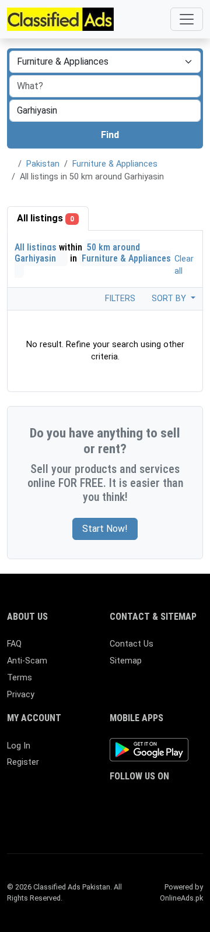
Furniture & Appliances (115, 164)
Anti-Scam (27, 661)
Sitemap (126, 661)
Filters (119, 298)
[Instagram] (151, 799)
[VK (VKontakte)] (167, 819)
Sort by (170, 298)
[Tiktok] (117, 819)
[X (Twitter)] (134, 799)
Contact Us (131, 644)
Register (23, 762)
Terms (19, 678)
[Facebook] (117, 799)
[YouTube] (134, 819)
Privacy (20, 695)
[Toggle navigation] (186, 19)
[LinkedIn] (167, 799)
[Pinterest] (184, 799)
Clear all (184, 265)
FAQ (14, 644)
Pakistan (43, 164)
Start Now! (105, 528)
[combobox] (105, 111)
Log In (18, 746)
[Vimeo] (151, 819)
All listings (45, 218)
